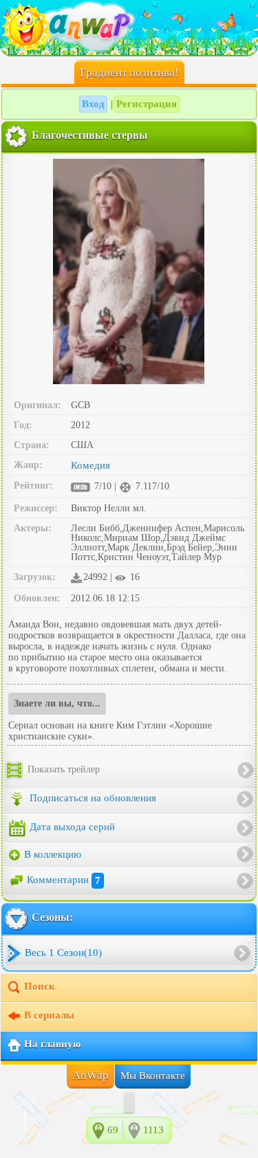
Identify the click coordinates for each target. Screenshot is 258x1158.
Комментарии (63, 880)
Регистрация (146, 103)
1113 (153, 1129)
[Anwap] (129, 27)
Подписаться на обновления (91, 797)
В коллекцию (51, 854)
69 (112, 1129)
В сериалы (49, 1015)
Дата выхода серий (71, 826)
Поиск (39, 986)
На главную (52, 1044)
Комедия (90, 465)
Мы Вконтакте (152, 1075)
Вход (93, 103)
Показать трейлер (62, 769)
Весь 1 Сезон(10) (63, 952)
